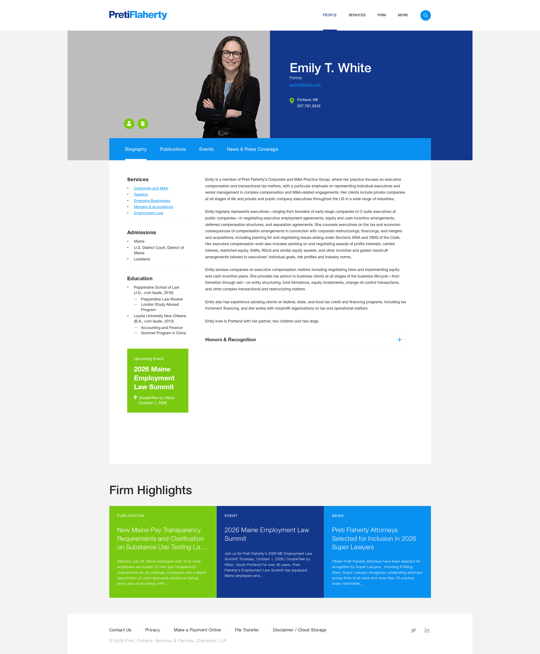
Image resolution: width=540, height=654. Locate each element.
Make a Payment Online (197, 630)
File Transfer (247, 630)
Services (357, 15)
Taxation (141, 194)
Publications (173, 149)
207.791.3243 (308, 105)
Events (206, 149)
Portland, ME (307, 99)
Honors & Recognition (230, 339)
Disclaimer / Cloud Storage (299, 630)
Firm (382, 15)
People (330, 15)
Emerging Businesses (152, 200)
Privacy (152, 630)
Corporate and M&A (151, 188)
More (403, 15)
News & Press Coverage (252, 149)
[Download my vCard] (129, 123)
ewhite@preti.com (305, 85)
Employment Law (148, 213)
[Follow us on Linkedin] (428, 631)
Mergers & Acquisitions (153, 206)
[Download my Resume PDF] (143, 123)
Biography (136, 149)
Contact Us (120, 630)
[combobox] (425, 15)
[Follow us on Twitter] (414, 631)
